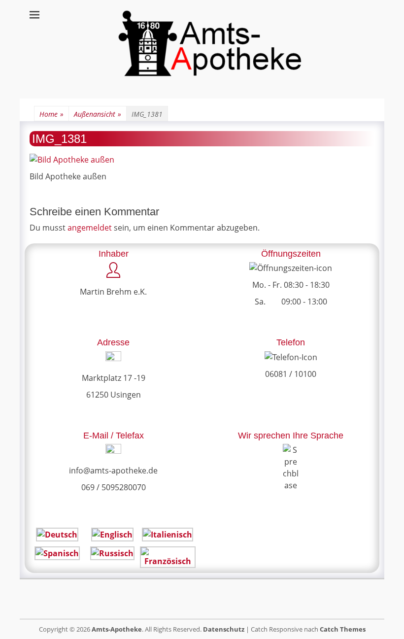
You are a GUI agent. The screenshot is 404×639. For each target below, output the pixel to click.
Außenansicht (97, 114)
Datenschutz (223, 629)
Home (51, 114)
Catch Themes (343, 629)
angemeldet (89, 227)
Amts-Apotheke (117, 629)
